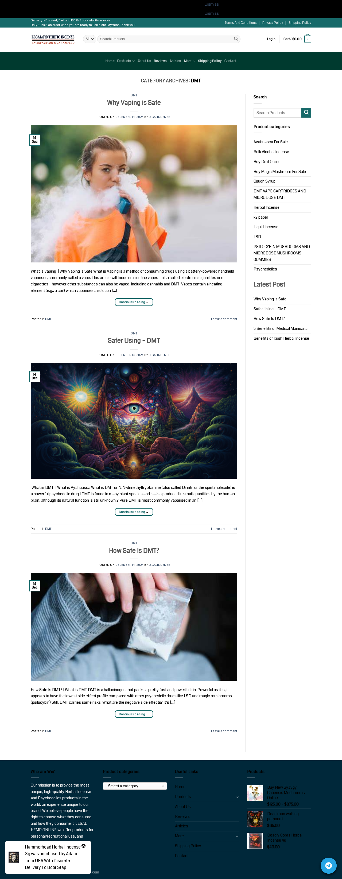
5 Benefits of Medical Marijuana (281, 328)
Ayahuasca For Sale (271, 142)
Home (110, 61)
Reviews (160, 61)
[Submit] (306, 113)
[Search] (236, 39)
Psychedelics (265, 269)
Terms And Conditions (241, 23)
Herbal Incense (266, 207)
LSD (257, 237)
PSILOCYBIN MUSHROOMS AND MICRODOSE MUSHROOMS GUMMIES (282, 253)
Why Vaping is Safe (134, 102)
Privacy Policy (272, 23)
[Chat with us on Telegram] (329, 866)
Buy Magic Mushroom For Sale (280, 172)
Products (124, 61)
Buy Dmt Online (267, 162)
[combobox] (135, 786)
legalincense (159, 117)
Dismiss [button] (211, 4)
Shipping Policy (300, 23)
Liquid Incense (266, 227)
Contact (230, 61)
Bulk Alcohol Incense (271, 152)
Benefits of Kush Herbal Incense (281, 338)
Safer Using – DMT (134, 340)
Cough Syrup (264, 181)
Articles (175, 61)
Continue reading (134, 302)
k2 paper (261, 217)
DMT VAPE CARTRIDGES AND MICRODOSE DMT (280, 194)
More (188, 61)
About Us (144, 61)
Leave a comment (224, 319)
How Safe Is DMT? (134, 550)
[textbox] (133, 786)
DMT (134, 95)
